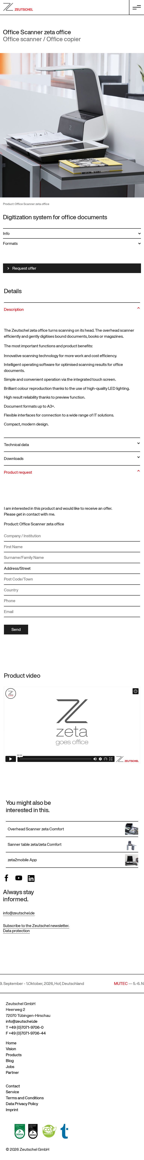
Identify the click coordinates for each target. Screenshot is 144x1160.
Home (11, 1043)
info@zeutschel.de (19, 913)
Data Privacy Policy (22, 1103)
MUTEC (93, 983)
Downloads (13, 458)
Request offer (24, 268)
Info (6, 233)
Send (16, 629)
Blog (10, 1060)
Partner (12, 1072)
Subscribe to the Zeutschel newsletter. (36, 925)
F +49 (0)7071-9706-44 (26, 1033)
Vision (11, 1049)
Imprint (12, 1109)
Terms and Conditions (25, 1098)
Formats (10, 243)
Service (12, 1092)
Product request (18, 472)
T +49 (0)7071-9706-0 (25, 1027)
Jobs (10, 1066)
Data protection (16, 930)
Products (14, 1055)
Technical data (16, 444)
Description (14, 309)
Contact (13, 1086)
